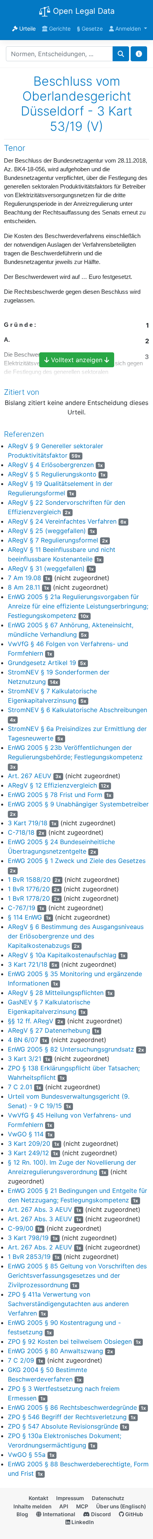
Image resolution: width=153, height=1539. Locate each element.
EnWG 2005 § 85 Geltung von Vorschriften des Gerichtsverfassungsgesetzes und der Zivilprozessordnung (77, 1275)
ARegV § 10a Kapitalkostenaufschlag (62, 955)
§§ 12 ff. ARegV (30, 1021)
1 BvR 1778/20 (29, 898)
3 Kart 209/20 (29, 1143)
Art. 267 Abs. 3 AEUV (40, 1209)
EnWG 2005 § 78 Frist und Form (55, 795)
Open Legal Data (83, 11)
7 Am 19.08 (24, 578)
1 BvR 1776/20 (29, 889)
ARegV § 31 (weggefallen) (46, 568)
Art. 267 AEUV (29, 776)
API (63, 1506)
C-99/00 (20, 1228)
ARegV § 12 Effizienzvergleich (52, 785)
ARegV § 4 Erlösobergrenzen (51, 465)
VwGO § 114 (26, 1134)
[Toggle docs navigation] (139, 53)
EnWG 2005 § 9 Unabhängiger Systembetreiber (78, 804)
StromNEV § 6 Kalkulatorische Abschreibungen (77, 710)
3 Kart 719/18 (27, 823)
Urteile (27, 28)
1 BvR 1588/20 (29, 879)
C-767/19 (21, 908)
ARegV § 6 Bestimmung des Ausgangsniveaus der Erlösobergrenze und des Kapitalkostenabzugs (76, 936)
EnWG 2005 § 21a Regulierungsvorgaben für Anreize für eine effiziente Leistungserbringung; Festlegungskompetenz (78, 606)
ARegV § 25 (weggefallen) (47, 531)
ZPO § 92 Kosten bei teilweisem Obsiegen (70, 1341)
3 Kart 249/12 (28, 1153)
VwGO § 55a (27, 1454)
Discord (100, 1514)
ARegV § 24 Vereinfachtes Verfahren (62, 521)
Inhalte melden (32, 1506)
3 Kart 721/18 (27, 964)
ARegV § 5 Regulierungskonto (52, 474)
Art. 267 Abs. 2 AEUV (40, 1247)
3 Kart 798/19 (28, 1238)
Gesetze (90, 28)
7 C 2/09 (21, 1360)
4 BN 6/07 (23, 1040)
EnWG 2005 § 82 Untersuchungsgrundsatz (71, 1049)
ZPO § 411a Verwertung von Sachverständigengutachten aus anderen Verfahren (68, 1303)
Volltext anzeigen (76, 360)
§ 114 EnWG (25, 917)
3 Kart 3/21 (24, 1059)
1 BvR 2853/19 (29, 1257)
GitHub (133, 1514)
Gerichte (59, 28)
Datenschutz (108, 1498)
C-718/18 (21, 832)
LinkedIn (82, 1522)
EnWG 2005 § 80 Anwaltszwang (55, 1351)
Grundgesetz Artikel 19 (42, 663)
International (58, 1514)
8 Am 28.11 (24, 587)
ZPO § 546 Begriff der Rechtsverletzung (67, 1417)
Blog (22, 1514)
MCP (82, 1506)
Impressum (70, 1498)
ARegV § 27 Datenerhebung (49, 1030)
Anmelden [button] (128, 28)
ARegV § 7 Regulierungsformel (53, 540)
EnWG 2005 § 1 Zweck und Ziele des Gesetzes (77, 861)
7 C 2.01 (20, 1087)
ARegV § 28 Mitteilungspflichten (56, 993)
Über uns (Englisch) (121, 1506)
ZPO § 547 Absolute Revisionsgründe (63, 1426)
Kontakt (38, 1498)
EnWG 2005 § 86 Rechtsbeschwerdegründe (72, 1407)
